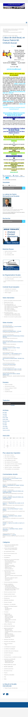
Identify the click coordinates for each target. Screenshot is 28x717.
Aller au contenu (4, 3)
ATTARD (4, 522)
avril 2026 (5, 416)
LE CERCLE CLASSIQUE (9, 648)
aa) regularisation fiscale (9, 551)
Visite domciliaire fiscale (10, 622)
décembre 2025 (6, 421)
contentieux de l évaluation (10, 289)
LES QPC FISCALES (8, 652)
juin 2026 (5, 412)
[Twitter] (4, 694)
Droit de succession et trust (10, 592)
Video (5, 679)
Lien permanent (7, 175)
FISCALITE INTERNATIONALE (10, 606)
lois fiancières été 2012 (10, 586)
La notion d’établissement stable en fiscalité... (12, 369)
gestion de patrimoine (8, 628)
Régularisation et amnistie (10, 619)
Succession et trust (8, 670)
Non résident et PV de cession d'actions (13, 306)
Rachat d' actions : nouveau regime (12, 467)
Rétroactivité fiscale (9, 662)
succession (7, 580)
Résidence (7, 609)
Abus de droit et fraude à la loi (10, 553)
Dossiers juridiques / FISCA (10, 388)
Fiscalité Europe (8, 608)
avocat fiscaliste (7, 555)
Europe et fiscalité (8, 602)
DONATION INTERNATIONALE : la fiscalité (12, 331)
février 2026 (5, 417)
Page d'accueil (5, 31)
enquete (14, 534)
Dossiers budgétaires (8, 584)
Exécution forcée (8, 563)
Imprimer (16, 175)
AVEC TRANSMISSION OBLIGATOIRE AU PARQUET (14, 140)
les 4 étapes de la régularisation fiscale (13, 277)
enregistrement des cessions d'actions (13, 631)
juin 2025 (5, 423)
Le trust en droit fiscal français (9, 364)
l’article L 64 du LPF (19, 83)
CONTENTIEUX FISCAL (9, 570)
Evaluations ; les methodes (10, 604)
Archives (24, 705)
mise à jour (5, 528)
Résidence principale (9, 546)
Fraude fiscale (7, 614)
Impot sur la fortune (8, 643)
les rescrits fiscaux (9, 660)
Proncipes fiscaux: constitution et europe (12, 657)
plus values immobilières (10, 456)
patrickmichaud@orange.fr (14, 69)
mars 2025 (5, 426)
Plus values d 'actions (9, 308)
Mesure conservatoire (9, 565)
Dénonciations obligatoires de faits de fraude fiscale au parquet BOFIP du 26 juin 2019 (14, 114)
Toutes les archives (6, 430)
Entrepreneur (7, 598)
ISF (5, 576)
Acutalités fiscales (8, 391)
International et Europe (10, 386)
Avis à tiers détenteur (9, 560)
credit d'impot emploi (9, 585)
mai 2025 (5, 424)
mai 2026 (5, 414)
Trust (6, 644)
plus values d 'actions (9, 455)
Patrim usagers (8, 292)
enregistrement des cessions (10, 596)
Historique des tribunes (9, 639)
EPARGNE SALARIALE (9, 600)
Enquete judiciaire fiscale (9, 594)
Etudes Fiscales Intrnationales (11, 688)
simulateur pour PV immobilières (12, 465)
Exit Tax (6, 607)
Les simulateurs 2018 (9, 254)
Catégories (19, 705)
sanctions (7, 620)
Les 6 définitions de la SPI (10, 305)
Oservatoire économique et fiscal (12, 588)
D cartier (4, 491)
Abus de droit (8, 572)
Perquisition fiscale (9, 617)
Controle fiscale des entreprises (11, 582)
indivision (7, 564)
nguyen (4, 508)
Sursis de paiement (9, 568)
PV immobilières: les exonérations (12, 469)
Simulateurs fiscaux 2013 (10, 589)
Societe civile (7, 637)
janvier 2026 (5, 419)
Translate (13, 405)
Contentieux (7, 389)
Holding (6, 632)
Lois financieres (7, 655)
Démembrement (8, 629)
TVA (5, 676)
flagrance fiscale (8, 615)
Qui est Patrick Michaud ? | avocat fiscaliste (12, 326)
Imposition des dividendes (9, 641)
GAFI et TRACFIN (8, 624)
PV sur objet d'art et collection (11, 310)
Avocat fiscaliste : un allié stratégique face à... (12, 353)
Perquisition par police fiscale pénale (12, 315)
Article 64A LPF (14, 172)
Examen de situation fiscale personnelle (12, 300)
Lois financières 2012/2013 (11, 587)
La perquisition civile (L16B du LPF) (12, 313)
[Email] (7, 694)
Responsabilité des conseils (10, 664)
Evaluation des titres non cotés (11, 290)
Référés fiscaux (8, 567)
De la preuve (7, 574)
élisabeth (5, 515)
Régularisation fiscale (8, 302)
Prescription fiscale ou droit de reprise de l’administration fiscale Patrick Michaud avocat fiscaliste (13, 30)
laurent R (5, 503)
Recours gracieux (8, 578)
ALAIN (4, 485)
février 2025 (5, 428)
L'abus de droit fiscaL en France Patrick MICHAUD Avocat (14, 40)
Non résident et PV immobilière (11, 307)
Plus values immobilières (10, 309)
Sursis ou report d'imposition (11, 549)
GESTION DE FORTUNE (9, 626)
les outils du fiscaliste (9, 278)
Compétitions (7, 557)
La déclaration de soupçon (9, 646)
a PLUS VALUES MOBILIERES (10, 548)
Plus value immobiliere (10, 635)
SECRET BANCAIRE (8, 666)
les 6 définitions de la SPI (10, 460)
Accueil (4, 704)
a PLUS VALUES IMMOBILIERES (11, 545)
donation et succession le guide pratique (12, 316)
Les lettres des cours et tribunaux (11, 650)
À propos (10, 704)
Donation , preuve (9, 630)
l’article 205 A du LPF (8, 101)
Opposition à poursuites (10, 566)
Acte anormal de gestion (10, 573)
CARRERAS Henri (6, 534)
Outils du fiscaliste (8, 384)
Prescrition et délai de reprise (11, 577)
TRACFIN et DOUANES (9, 674)
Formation (6, 611)
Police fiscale (7, 618)
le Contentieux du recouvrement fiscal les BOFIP (13, 32)
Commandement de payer (10, 561)
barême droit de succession (11, 251)
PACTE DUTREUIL (9, 634)
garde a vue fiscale (9, 616)
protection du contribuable (9, 659)
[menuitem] (14, 30)
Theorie (5, 672)
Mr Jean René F (6, 478)
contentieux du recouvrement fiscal (11, 559)
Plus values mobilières (9, 636)
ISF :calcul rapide (8, 252)
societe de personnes (8, 668)
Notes (14, 705)
